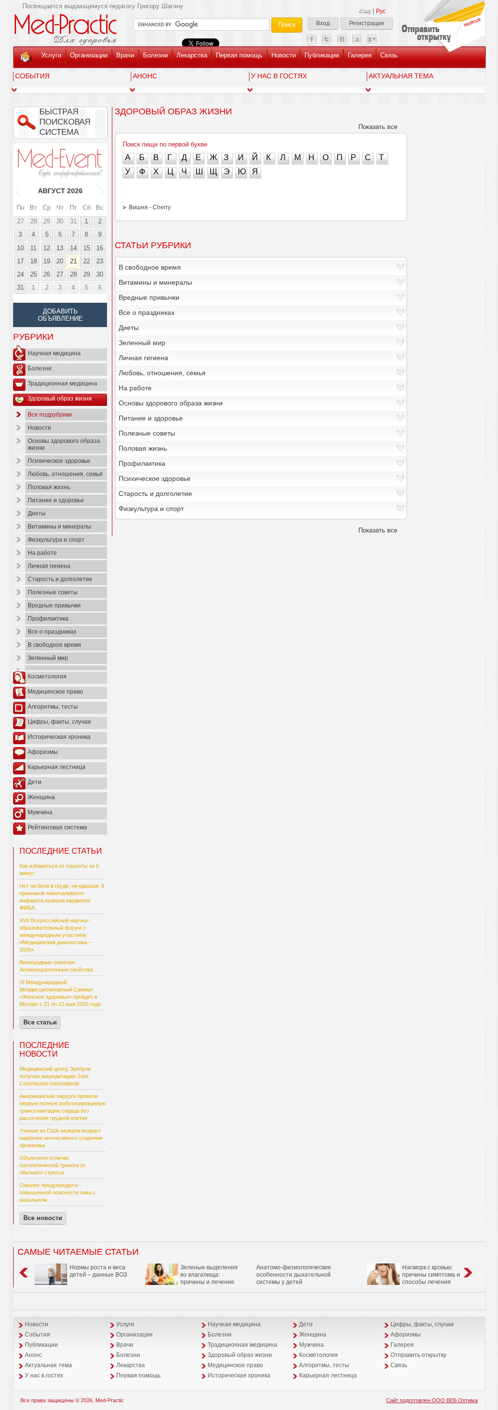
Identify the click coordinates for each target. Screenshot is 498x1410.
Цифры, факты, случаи (59, 721)
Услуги (51, 55)
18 (33, 261)
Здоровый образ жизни (60, 398)
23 (99, 261)
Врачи (125, 55)
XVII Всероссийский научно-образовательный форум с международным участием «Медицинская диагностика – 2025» (55, 934)
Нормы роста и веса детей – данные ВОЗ (98, 1271)
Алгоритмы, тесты (53, 706)
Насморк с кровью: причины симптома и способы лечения (431, 1274)
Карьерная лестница (57, 767)
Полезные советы (53, 592)
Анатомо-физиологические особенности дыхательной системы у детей (293, 1274)
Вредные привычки (54, 605)
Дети (34, 782)
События (32, 76)
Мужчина (40, 812)
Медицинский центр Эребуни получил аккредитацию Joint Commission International (55, 1076)
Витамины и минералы (59, 526)
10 (20, 248)
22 (86, 261)
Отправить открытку (418, 1355)
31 (73, 221)
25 (33, 274)
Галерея (360, 55)
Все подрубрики (50, 414)
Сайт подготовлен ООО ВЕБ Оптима (432, 1400)
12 (46, 248)
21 (73, 261)
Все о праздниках (52, 631)
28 (33, 221)
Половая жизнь (49, 487)
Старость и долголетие (60, 579)
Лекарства (192, 55)
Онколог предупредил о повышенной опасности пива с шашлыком (57, 1192)
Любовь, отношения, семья (65, 474)
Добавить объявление (60, 315)
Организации (88, 55)
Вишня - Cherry (150, 207)
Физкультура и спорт (56, 539)
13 (59, 248)
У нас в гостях (279, 76)
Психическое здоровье (59, 461)
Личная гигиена (49, 566)
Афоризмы (43, 752)
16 (99, 248)
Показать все (377, 126)
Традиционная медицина (62, 383)
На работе (42, 552)
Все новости (42, 1218)
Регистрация (366, 23)
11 (33, 248)
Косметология (47, 676)
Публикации (321, 55)
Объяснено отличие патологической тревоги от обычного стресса (52, 1165)
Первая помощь (239, 55)
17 (20, 261)
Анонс (145, 76)
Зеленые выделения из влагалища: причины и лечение (209, 1274)
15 (86, 248)
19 (46, 261)
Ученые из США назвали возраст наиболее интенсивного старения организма (60, 1138)
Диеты (37, 513)
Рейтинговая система (57, 827)
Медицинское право (55, 691)
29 (46, 221)
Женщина (41, 797)
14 (73, 248)
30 (59, 221)
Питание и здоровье (56, 500)
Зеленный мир (48, 658)
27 (20, 221)
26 (46, 274)
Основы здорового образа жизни (64, 444)
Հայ (365, 11)
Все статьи (40, 1022)
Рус (381, 11)
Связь (389, 55)
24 (20, 274)
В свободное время (54, 644)
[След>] (102, 190)
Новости (283, 55)
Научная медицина (54, 353)
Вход (323, 23)
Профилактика (48, 618)
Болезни (155, 55)
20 (59, 261)
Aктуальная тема (401, 76)
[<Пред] (18, 190)
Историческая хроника (59, 736)
